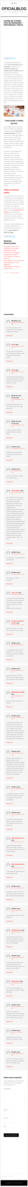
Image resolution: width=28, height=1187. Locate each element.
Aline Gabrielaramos (17, 838)
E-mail (6, 1118)
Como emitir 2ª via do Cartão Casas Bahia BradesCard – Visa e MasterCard (14, 262)
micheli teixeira (16, 930)
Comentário (7, 1088)
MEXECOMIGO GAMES (17, 692)
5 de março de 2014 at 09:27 (17, 574)
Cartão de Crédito (14, 272)
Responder (9, 335)
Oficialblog (14, 9)
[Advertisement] (14, 41)
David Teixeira (15, 490)
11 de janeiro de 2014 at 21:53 (18, 448)
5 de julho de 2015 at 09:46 (17, 888)
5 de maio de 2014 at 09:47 (17, 594)
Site (5, 1126)
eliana (13, 344)
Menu (15, 3)
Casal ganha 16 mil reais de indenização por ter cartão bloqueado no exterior (11, 248)
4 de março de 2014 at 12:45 (17, 553)
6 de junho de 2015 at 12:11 (17, 841)
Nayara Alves (15, 981)
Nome (6, 1109)
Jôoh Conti (14, 592)
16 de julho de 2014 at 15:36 (17, 624)
